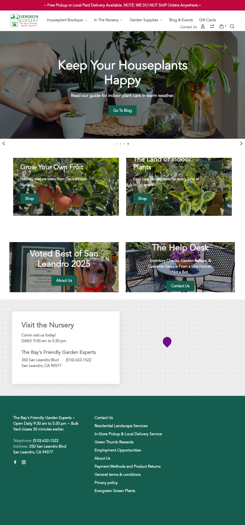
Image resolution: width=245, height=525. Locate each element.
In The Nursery (106, 20)
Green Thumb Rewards (114, 442)
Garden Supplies (144, 20)
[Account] (203, 27)
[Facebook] (15, 463)
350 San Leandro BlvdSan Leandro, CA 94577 (39, 449)
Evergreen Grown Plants (115, 491)
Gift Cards (207, 20)
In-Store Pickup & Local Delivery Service (128, 434)
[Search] (232, 27)
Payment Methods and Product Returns (128, 466)
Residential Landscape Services (121, 426)
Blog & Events (181, 20)
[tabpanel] (122, 85)
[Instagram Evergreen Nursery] (24, 463)
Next (241, 143)
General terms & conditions (118, 474)
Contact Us (188, 27)
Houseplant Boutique (65, 20)
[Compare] (213, 27)
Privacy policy (106, 483)
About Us (102, 458)
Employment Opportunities (118, 450)
